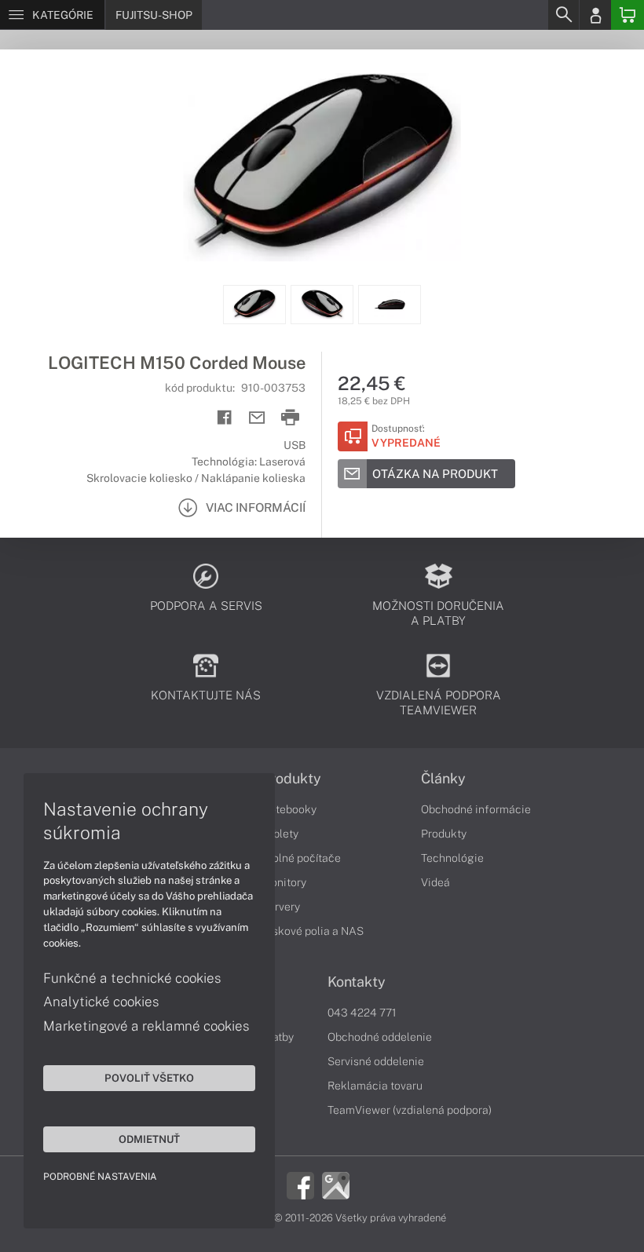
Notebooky (289, 809)
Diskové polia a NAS (313, 931)
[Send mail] (257, 418)
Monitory (284, 882)
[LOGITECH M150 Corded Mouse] (322, 167)
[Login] (595, 15)
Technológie (452, 858)
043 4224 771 (362, 1012)
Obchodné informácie (476, 809)
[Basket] (627, 15)
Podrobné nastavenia (100, 1176)
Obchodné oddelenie (379, 1037)
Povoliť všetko (149, 1077)
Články (443, 779)
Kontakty (356, 982)
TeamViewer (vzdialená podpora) (409, 1110)
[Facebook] (300, 1184)
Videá (435, 882)
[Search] (563, 15)
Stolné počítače (301, 858)
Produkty (291, 779)
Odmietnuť (149, 1139)
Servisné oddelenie (375, 1061)
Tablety (280, 833)
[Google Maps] (335, 1184)
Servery (281, 906)
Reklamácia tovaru (375, 1085)
